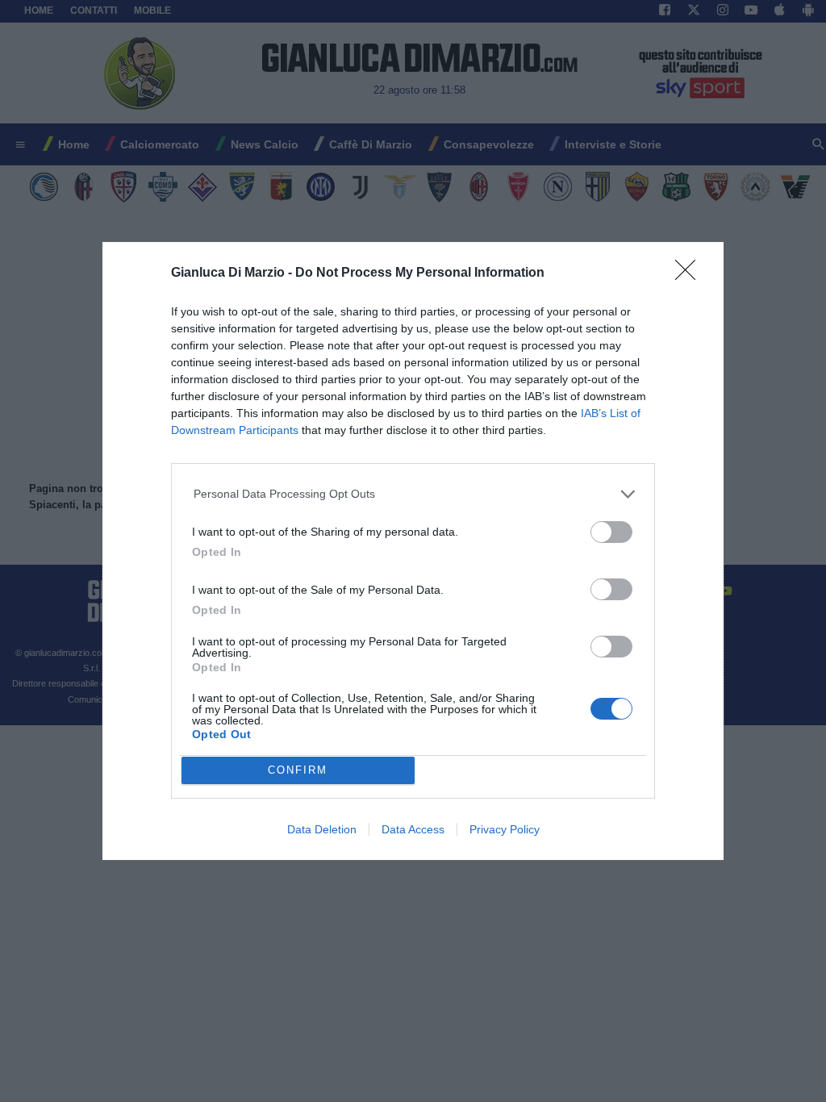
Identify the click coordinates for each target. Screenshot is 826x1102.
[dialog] (413, 551)
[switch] (611, 532)
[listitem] (413, 494)
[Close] (690, 275)
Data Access (413, 829)
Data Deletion (322, 829)
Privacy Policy (504, 829)
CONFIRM (297, 770)
